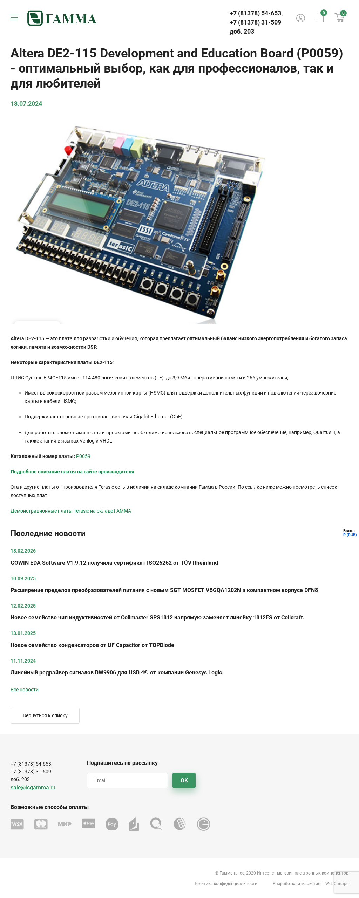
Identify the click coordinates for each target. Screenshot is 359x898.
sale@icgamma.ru (33, 787)
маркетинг (311, 883)
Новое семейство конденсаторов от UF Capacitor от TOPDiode (92, 645)
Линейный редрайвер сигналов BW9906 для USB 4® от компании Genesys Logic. (117, 672)
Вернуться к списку (45, 715)
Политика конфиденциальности (225, 883)
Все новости (25, 689)
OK (184, 780)
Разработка (285, 883)
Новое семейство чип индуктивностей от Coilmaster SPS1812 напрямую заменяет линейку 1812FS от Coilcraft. (157, 617)
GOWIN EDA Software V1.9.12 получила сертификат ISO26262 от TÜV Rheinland (114, 563)
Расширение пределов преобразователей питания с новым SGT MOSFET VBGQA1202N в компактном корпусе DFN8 (164, 590)
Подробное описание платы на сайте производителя (72, 471)
